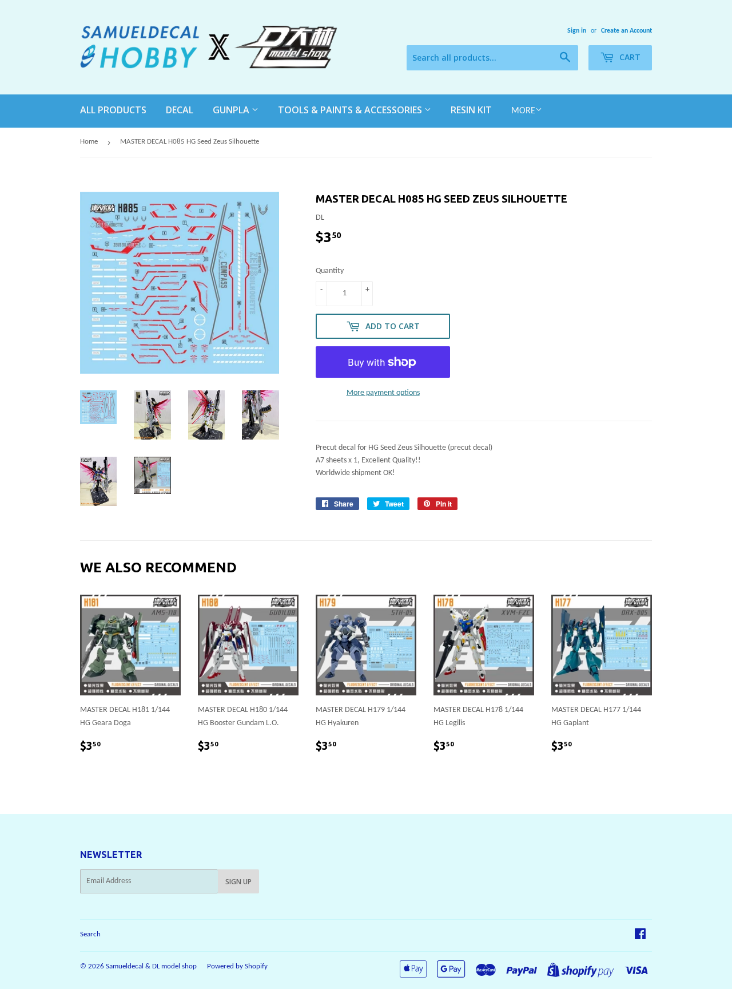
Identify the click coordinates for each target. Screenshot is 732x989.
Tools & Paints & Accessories (351, 110)
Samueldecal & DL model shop (151, 966)
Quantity (330, 271)
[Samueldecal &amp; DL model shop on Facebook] (640, 936)
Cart (628, 57)
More (523, 111)
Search (90, 934)
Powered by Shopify (237, 966)
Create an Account (626, 30)
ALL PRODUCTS (113, 110)
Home (89, 141)
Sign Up (238, 882)
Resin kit (471, 110)
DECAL (179, 110)
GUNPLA (232, 110)
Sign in (576, 30)
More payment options (383, 393)
